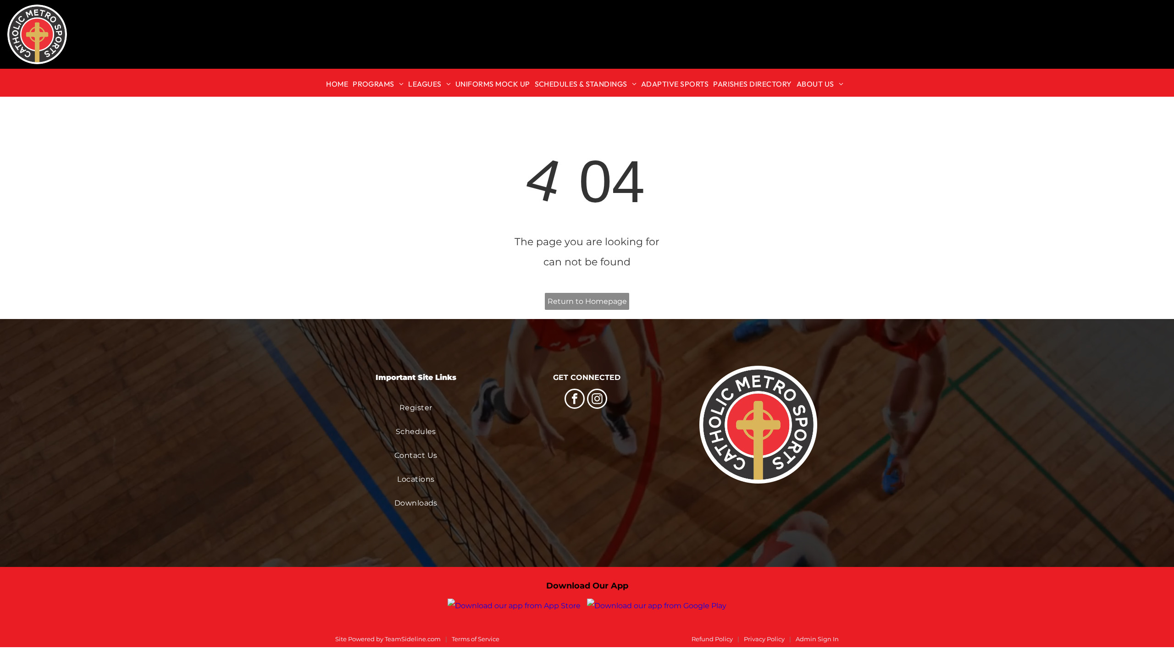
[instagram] (597, 400)
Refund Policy (712, 639)
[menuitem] (339, 83)
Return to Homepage (587, 301)
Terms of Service (475, 639)
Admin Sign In (817, 639)
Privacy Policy (764, 639)
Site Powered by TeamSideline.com (388, 639)
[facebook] (575, 400)
